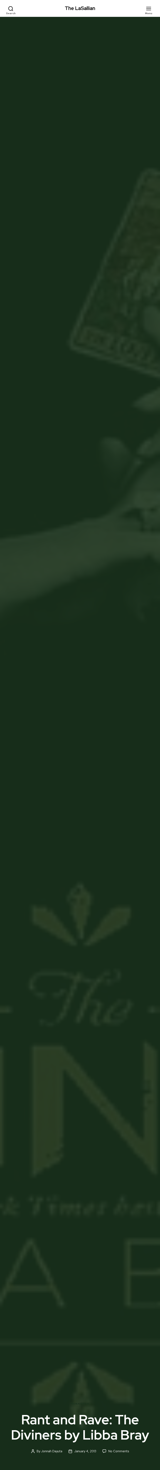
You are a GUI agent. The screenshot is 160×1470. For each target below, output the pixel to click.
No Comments (118, 1451)
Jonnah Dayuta (51, 1451)
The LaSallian (80, 8)
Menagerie (80, 1404)
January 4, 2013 (85, 1451)
